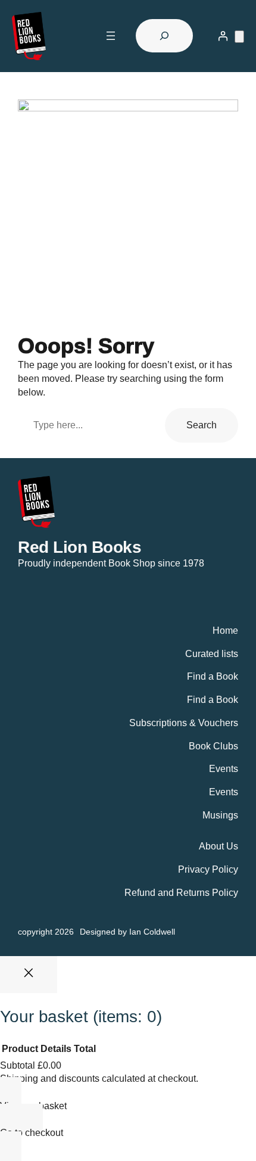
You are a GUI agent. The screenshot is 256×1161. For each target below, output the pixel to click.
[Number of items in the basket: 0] (239, 36)
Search (201, 424)
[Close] (28, 974)
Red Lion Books (79, 546)
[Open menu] (111, 36)
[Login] (223, 36)
